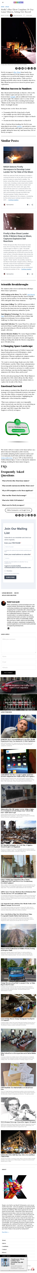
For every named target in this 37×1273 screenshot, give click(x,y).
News (2, 6)
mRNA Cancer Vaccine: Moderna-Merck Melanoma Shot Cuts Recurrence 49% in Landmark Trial (18, 892)
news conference (6, 458)
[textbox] (18, 1217)
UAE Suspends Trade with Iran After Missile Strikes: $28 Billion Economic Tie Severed (18, 904)
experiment (31, 294)
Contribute (5, 1246)
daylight (12, 97)
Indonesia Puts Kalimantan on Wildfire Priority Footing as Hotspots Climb (18, 949)
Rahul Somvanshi (17, 15)
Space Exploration (9, 595)
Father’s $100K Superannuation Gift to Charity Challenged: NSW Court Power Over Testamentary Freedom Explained (17, 881)
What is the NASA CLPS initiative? (13, 500)
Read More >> (5, 1232)
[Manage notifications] (32, 1269)
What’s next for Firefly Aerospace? (13, 505)
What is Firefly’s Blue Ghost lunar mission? (15, 481)
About (4, 1240)
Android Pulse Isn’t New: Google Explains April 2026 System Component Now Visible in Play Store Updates (17, 775)
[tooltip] (16, 68)
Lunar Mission (7, 593)
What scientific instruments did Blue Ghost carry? (18, 486)
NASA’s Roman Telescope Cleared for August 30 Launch (18, 1122)
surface (19, 126)
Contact (4, 1249)
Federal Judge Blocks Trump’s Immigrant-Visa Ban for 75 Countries (18, 1019)
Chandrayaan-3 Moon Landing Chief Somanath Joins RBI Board (17, 1261)
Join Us (4, 1243)
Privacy (4, 1252)
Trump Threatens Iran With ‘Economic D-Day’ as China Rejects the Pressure (18, 984)
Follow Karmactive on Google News (18, 510)
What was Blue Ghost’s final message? (14, 495)
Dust (2, 316)
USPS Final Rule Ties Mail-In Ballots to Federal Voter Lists (17, 1088)
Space (7, 6)
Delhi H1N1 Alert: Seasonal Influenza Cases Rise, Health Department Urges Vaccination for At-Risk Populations (18, 740)
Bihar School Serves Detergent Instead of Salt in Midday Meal (18, 1054)
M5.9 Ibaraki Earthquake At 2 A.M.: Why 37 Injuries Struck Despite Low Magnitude (16, 846)
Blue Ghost (17, 72)
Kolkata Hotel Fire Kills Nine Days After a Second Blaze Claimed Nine (18, 1155)
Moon (16, 593)
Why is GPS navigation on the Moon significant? (17, 490)
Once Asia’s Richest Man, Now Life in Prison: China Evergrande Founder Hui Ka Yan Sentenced (16, 915)
